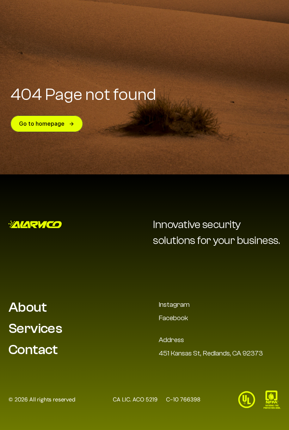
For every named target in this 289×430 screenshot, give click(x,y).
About (27, 307)
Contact (33, 349)
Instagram (174, 304)
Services (35, 328)
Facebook (173, 318)
